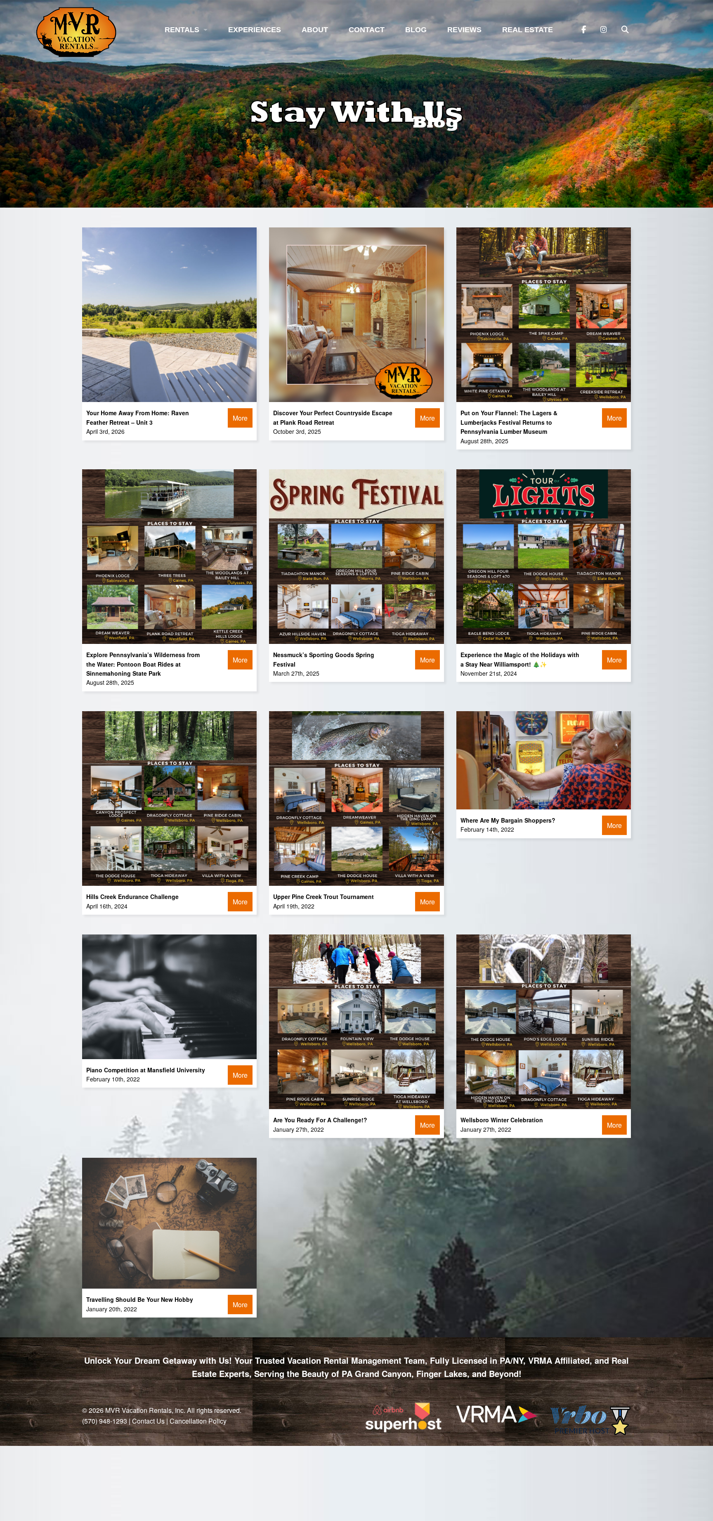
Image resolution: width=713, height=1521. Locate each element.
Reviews (464, 30)
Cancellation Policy (198, 1421)
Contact (367, 30)
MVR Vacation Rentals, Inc (144, 1410)
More (240, 418)
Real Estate (527, 30)
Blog (416, 30)
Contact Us (148, 1421)
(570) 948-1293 (104, 1421)
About (315, 30)
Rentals (182, 30)
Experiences (254, 30)
